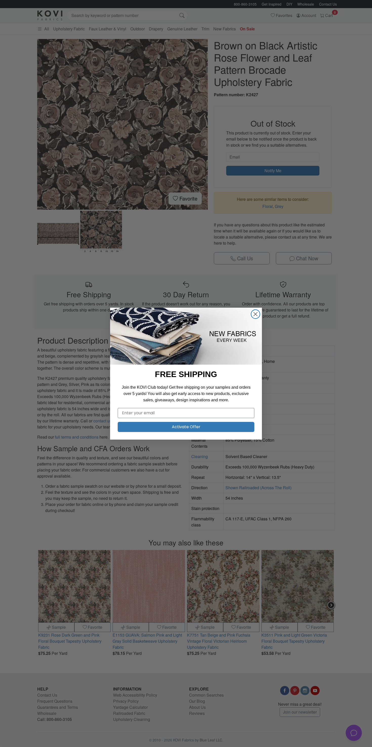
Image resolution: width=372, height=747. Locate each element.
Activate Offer (186, 427)
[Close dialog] (255, 314)
